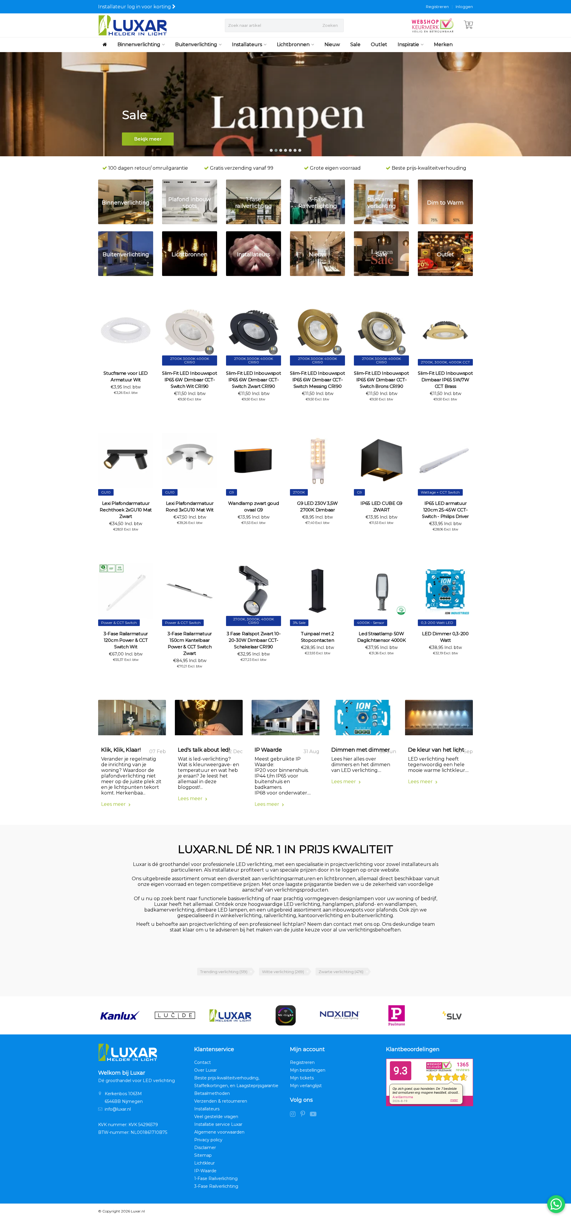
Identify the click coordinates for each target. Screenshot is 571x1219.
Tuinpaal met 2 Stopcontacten (317, 637)
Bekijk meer (147, 139)
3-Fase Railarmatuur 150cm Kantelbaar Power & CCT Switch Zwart (189, 643)
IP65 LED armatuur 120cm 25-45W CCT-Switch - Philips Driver (445, 509)
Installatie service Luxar (218, 1124)
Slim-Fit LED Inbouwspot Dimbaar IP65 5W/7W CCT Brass (445, 379)
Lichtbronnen (293, 44)
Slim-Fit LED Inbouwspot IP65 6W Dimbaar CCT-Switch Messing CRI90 (317, 379)
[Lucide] (175, 1015)
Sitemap (203, 1155)
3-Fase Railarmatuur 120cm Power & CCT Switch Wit (125, 640)
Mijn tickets (302, 1078)
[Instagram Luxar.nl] (295, 1114)
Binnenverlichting (138, 44)
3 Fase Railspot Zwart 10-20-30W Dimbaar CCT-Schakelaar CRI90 (254, 640)
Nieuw (332, 44)
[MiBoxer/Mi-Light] (286, 1015)
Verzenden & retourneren (220, 1101)
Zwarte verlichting (341, 971)
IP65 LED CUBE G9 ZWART (381, 506)
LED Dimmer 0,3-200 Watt (445, 637)
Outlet (379, 44)
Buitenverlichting (196, 44)
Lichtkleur (204, 1163)
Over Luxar (205, 1070)
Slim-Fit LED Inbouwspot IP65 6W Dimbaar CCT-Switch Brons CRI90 (381, 379)
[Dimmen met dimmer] (362, 720)
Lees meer (114, 804)
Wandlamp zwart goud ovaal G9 (253, 506)
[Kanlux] (119, 1015)
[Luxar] (230, 1015)
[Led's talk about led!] (209, 720)
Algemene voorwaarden (219, 1132)
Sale (355, 44)
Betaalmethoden (212, 1093)
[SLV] (452, 1015)
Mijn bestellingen (307, 1070)
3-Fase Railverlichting (216, 1186)
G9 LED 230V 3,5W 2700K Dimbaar (317, 506)
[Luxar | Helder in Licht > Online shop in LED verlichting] (132, 25)
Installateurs (247, 44)
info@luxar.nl (118, 1109)
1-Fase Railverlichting (216, 1178)
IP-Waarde (205, 1170)
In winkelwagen (123, 403)
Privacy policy (208, 1139)
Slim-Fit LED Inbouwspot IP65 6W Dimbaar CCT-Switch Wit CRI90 (189, 379)
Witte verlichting (283, 971)
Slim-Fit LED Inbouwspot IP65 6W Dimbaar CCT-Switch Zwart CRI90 (253, 379)
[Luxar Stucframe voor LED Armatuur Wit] (125, 330)
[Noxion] (341, 1015)
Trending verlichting (223, 971)
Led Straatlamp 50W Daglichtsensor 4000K (381, 637)
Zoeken (330, 25)
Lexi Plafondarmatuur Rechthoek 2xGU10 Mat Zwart (126, 509)
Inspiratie (408, 44)
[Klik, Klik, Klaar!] (132, 720)
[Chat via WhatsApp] (556, 1204)
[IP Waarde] (285, 720)
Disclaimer (205, 1147)
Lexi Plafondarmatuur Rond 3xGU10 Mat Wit (190, 506)
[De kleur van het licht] (439, 720)
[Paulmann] (397, 1015)
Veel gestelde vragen (216, 1116)
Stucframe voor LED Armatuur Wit (125, 376)
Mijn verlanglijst (306, 1085)
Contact (202, 1062)
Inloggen (464, 6)
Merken (443, 44)
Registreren (437, 6)
